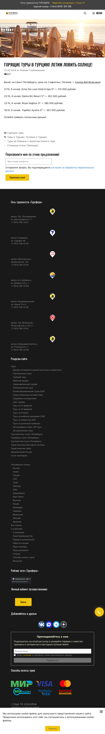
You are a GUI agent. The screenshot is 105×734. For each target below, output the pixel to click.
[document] (52, 367)
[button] (101, 712)
